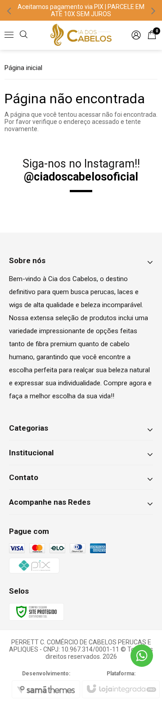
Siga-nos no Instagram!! (81, 170)
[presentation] (9, 10)
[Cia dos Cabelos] (81, 35)
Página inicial (23, 68)
